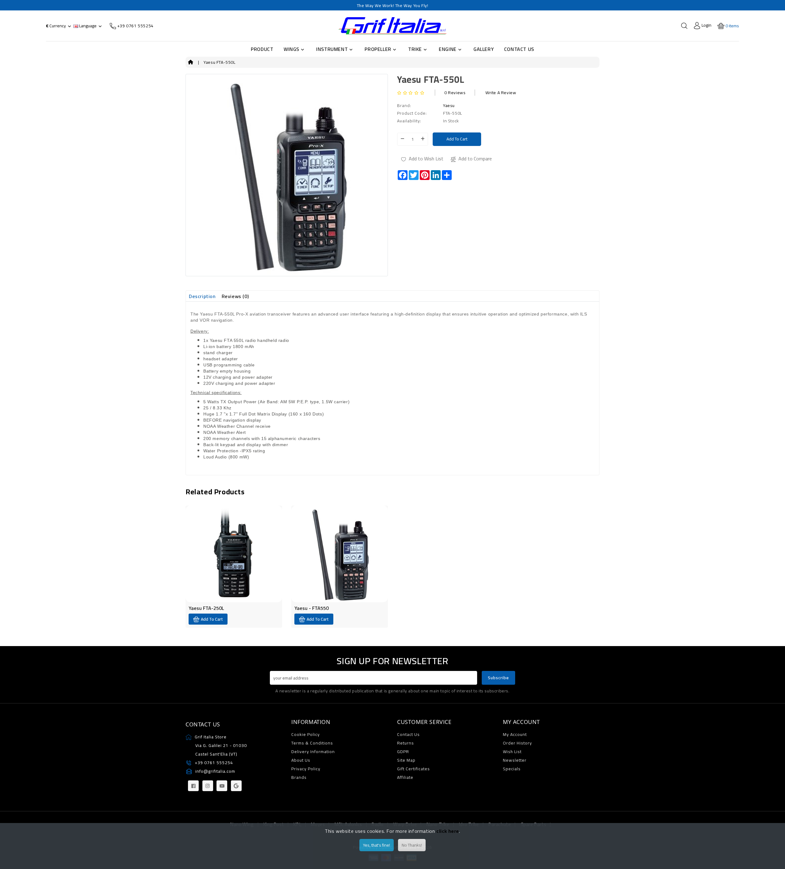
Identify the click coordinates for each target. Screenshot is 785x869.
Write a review (500, 93)
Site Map (406, 760)
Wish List (512, 752)
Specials (512, 769)
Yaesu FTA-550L (219, 62)
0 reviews (454, 93)
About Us (300, 760)
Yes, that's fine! (376, 845)
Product (262, 49)
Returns (405, 743)
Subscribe (498, 678)
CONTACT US (519, 49)
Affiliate (405, 777)
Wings (291, 49)
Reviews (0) (235, 296)
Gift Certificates (413, 769)
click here (447, 831)
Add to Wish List (426, 158)
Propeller (378, 49)
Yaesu (449, 105)
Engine (448, 49)
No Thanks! (412, 845)
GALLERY (483, 49)
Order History (517, 743)
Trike (415, 49)
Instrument (332, 49)
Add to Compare (475, 158)
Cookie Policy (305, 734)
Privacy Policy (305, 769)
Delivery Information (313, 752)
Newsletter (515, 760)
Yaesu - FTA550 (311, 608)
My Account (515, 734)
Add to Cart (456, 139)
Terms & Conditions (312, 743)
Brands (299, 777)
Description (202, 296)
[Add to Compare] (239, 538)
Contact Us (408, 734)
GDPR (403, 752)
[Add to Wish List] (227, 538)
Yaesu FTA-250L (206, 608)
